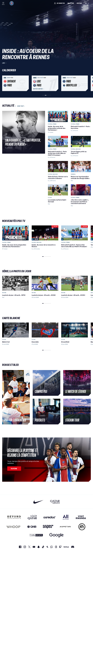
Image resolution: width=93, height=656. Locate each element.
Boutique (79, 3)
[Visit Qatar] (32, 517)
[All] (65, 517)
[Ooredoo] (49, 517)
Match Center (38, 89)
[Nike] (38, 502)
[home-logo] (11, 3)
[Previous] (4, 83)
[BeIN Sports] (36, 535)
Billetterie (71, 3)
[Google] (56, 535)
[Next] (88, 83)
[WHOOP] (14, 526)
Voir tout (20, 106)
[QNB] (31, 526)
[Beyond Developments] (14, 517)
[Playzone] (14, 468)
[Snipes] (48, 526)
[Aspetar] (65, 526)
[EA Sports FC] (81, 526)
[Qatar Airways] (55, 502)
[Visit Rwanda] (81, 517)
